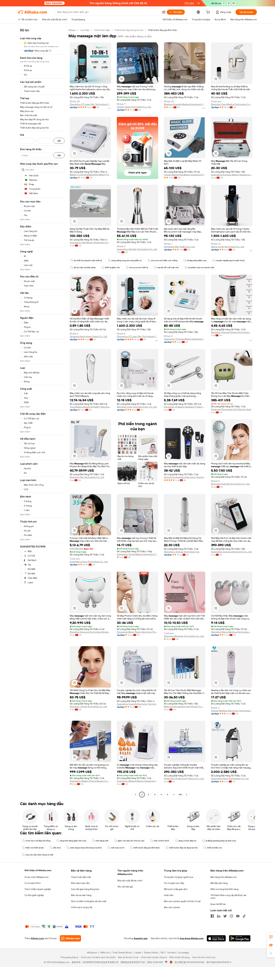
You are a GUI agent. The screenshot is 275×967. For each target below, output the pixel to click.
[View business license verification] (166, 962)
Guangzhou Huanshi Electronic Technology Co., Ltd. (137, 704)
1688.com (105, 952)
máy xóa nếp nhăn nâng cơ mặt (39, 855)
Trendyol (171, 952)
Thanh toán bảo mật (81, 877)
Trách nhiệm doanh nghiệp (38, 889)
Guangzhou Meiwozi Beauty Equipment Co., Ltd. (137, 781)
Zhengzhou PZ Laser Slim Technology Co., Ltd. (90, 104)
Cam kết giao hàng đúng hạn (85, 889)
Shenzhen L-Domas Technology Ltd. (181, 551)
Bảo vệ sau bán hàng (81, 895)
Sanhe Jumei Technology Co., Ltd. (227, 246)
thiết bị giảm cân (112, 267)
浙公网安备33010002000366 (189, 962)
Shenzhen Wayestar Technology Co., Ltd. (184, 636)
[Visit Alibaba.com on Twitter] (225, 916)
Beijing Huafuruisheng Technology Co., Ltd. (184, 706)
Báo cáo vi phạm (172, 907)
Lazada (137, 952)
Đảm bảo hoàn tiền (80, 883)
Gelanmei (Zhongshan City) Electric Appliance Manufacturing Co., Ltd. (231, 409)
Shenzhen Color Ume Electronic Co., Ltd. (137, 407)
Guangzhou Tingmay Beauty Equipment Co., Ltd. (184, 339)
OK (59, 140)
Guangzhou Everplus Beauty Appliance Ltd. (231, 174)
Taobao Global (151, 952)
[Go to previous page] (135, 794)
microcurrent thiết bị (138, 267)
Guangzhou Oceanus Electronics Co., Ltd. (231, 551)
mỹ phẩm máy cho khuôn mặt (201, 267)
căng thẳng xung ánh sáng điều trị (126, 260)
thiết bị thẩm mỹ (214, 848)
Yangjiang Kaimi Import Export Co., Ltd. (88, 336)
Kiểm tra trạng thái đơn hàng (224, 889)
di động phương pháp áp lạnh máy (221, 841)
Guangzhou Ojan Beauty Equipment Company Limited (90, 242)
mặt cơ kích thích (161, 841)
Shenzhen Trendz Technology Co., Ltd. (88, 706)
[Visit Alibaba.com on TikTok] (244, 916)
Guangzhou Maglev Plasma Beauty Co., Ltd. (90, 781)
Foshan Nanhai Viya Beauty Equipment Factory (184, 174)
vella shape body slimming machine (86, 848)
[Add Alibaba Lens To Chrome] (70, 938)
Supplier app (141, 938)
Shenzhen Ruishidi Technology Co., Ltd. (230, 484)
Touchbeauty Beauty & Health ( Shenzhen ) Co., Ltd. (90, 407)
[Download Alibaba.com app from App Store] (216, 938)
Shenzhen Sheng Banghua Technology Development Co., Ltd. (231, 632)
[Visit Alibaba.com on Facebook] (212, 916)
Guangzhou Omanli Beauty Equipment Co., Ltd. (137, 554)
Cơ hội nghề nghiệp (34, 895)
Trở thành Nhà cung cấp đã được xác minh (228, 896)
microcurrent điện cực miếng (164, 260)
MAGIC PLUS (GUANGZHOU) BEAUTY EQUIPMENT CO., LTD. (90, 174)
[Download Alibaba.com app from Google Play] (239, 938)
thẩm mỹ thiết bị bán (34, 848)
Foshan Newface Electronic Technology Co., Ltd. (231, 710)
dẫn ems (57, 848)
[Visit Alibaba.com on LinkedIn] (219, 916)
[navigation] (42, 413)
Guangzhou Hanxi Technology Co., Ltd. (230, 778)
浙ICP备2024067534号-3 (218, 962)
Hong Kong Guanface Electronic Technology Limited (184, 477)
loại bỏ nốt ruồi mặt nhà (168, 267)
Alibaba (72, 30)
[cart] (208, 12)
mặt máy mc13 (117, 848)
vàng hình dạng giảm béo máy (73, 841)
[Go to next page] (186, 794)
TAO (162, 952)
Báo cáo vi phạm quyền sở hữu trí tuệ (182, 901)
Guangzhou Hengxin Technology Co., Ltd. (137, 249)
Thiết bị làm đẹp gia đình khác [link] (162, 30)
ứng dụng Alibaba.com (192, 938)
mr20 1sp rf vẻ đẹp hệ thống (37, 841)
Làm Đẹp (84, 30)
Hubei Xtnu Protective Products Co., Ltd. (184, 778)
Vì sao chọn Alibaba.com (37, 877)
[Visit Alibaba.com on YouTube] (238, 916)
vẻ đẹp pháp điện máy (196, 260)
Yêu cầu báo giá (125, 886)
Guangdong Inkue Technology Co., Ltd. (89, 561)
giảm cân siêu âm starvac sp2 (131, 841)
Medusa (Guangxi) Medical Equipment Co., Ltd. (184, 104)
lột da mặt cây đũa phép (84, 267)
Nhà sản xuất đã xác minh (129, 880)
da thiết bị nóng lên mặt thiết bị (88, 260)
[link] (271, 937)
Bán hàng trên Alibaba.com (223, 877)
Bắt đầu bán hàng (219, 883)
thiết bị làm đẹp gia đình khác (146, 848)
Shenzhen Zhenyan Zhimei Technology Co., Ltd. (231, 332)
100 (180, 794)
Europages (183, 952)
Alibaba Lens (37, 938)
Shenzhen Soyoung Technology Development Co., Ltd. (90, 632)
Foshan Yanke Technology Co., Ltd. (134, 107)
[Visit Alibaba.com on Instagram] (231, 916)
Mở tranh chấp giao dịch (176, 889)
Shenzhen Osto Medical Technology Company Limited (231, 104)
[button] (164, 12)
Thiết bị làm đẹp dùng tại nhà (129, 30)
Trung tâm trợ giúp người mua (178, 877)
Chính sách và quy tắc (82, 907)
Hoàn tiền (168, 895)
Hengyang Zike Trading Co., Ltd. (179, 246)
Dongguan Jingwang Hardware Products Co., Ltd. (184, 407)
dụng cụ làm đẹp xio (187, 841)
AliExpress (92, 952)
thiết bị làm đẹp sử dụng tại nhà (183, 848)
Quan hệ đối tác (218, 904)
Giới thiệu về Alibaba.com (38, 870)
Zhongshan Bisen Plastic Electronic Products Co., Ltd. (137, 632)
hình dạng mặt (101, 841)
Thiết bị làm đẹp (102, 30)
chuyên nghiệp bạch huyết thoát (230, 260)
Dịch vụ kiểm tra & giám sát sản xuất (88, 901)
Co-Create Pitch (33, 883)
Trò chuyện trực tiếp (174, 883)
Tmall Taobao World (121, 952)
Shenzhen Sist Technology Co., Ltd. (87, 477)
